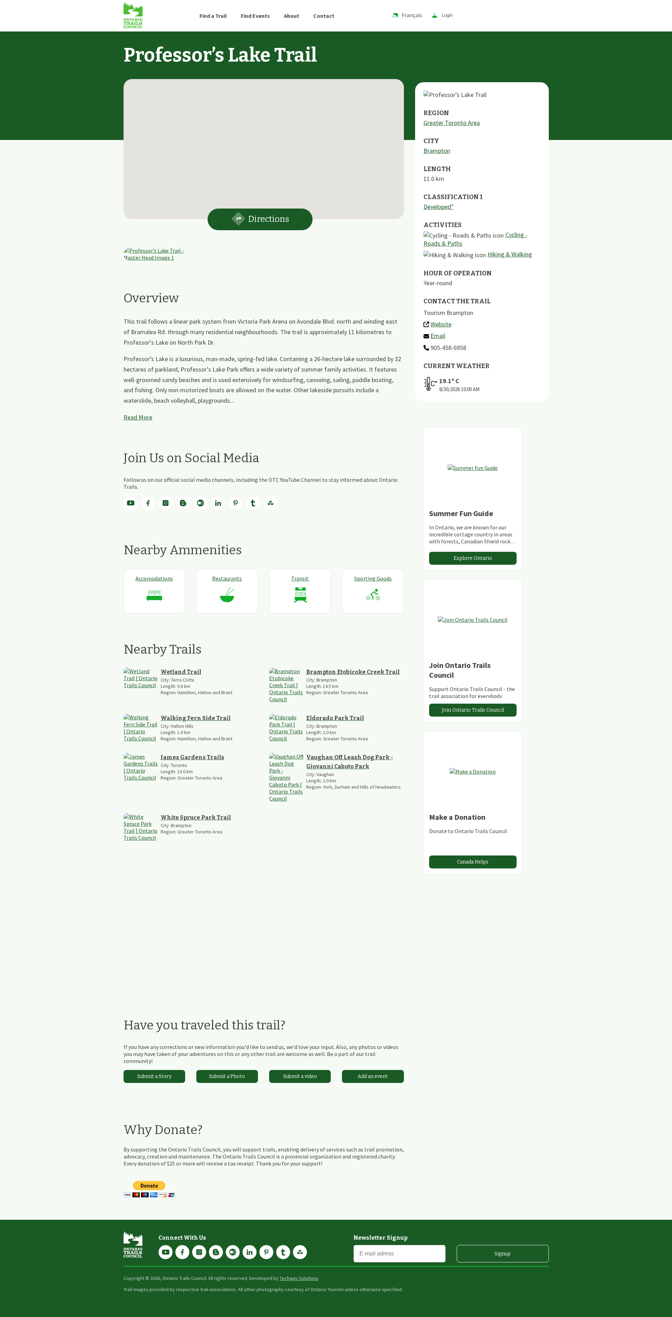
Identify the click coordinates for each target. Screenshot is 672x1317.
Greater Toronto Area (452, 123)
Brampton (437, 151)
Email (437, 336)
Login (447, 15)
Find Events (255, 15)
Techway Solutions (299, 1278)
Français (412, 15)
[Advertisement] (264, 929)
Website (440, 324)
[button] (263, 145)
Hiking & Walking (510, 254)
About (291, 15)
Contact (323, 15)
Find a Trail (213, 15)
